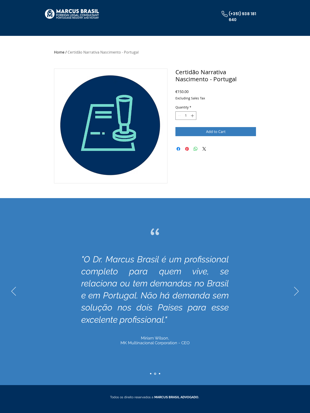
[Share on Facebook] (178, 149)
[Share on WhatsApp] (195, 149)
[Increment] (193, 116)
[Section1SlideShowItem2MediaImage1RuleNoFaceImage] (150, 373)
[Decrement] (179, 116)
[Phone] (224, 13)
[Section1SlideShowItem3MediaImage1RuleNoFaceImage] (159, 374)
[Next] (296, 291)
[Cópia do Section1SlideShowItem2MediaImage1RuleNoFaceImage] (154, 373)
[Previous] (13, 291)
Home (59, 52)
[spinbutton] (186, 116)
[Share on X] (204, 149)
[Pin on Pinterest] (187, 149)
